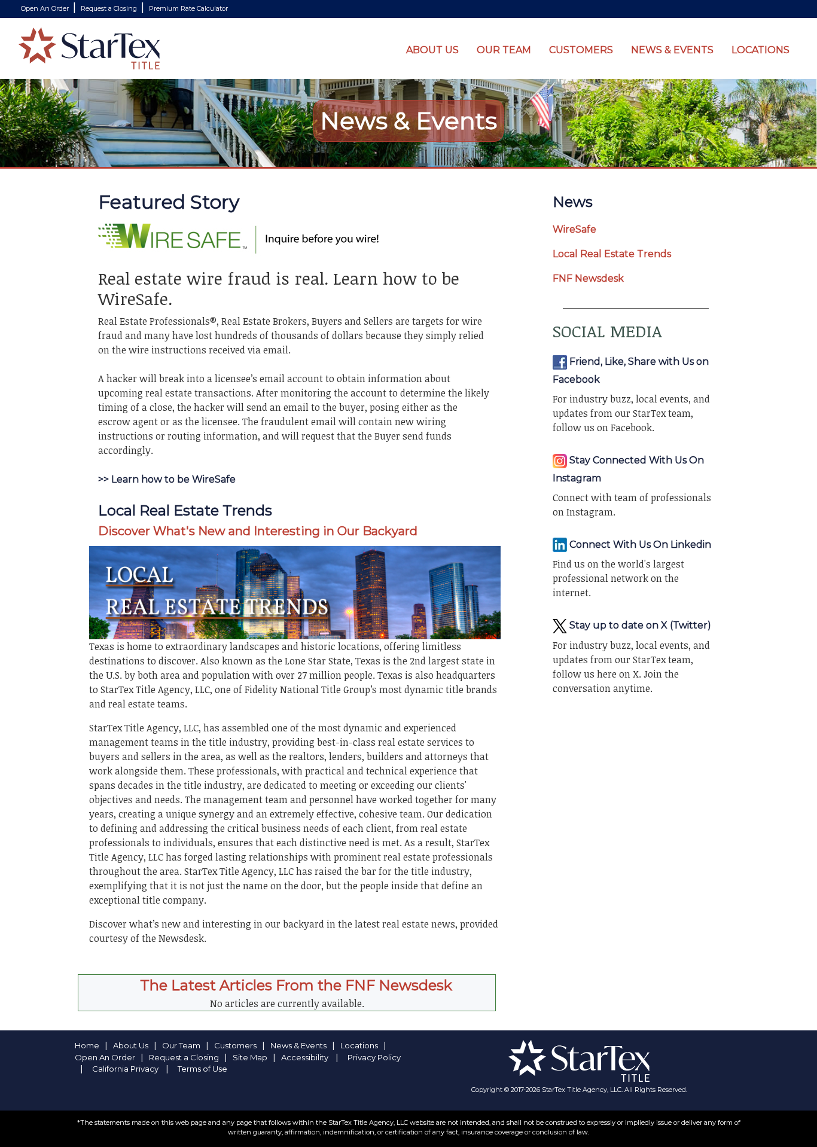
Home (87, 1045)
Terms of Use (202, 1068)
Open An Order (46, 8)
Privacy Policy (374, 1057)
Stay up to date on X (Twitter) (639, 625)
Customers (581, 50)
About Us (432, 50)
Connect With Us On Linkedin (639, 544)
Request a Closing (110, 8)
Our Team (504, 50)
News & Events (672, 50)
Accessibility (304, 1057)
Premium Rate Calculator (188, 8)
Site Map (250, 1057)
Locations (760, 50)
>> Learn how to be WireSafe (167, 479)
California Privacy (125, 1068)
